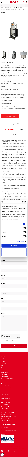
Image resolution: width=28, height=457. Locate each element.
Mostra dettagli (20, 241)
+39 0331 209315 (6, 418)
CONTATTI (3, 369)
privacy (14, 340)
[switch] (25, 228)
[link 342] (15, 451)
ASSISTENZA (3, 363)
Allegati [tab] (21, 129)
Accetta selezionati (14, 249)
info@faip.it (6, 394)
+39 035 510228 (5, 390)
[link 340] (2, 451)
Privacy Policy (4, 372)
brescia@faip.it (7, 408)
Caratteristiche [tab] (9, 129)
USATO (2, 360)
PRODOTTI (3, 358)
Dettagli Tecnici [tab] (14, 124)
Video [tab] (14, 134)
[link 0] (21, 202)
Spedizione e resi (5, 370)
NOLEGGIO (3, 361)
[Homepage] (2, 7)
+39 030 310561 (5, 404)
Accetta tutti (14, 245)
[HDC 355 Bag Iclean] (4, 54)
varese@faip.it (7, 420)
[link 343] (21, 451)
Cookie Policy (4, 374)
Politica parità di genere (7, 378)
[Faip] (14, 1)
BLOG (2, 367)
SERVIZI (2, 365)
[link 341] (8, 451)
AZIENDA (2, 356)
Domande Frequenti (6, 380)
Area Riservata (4, 376)
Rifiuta (14, 254)
